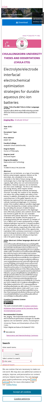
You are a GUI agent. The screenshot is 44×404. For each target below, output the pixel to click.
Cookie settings (22, 398)
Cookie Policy (11, 384)
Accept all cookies (22, 392)
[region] (22, 384)
